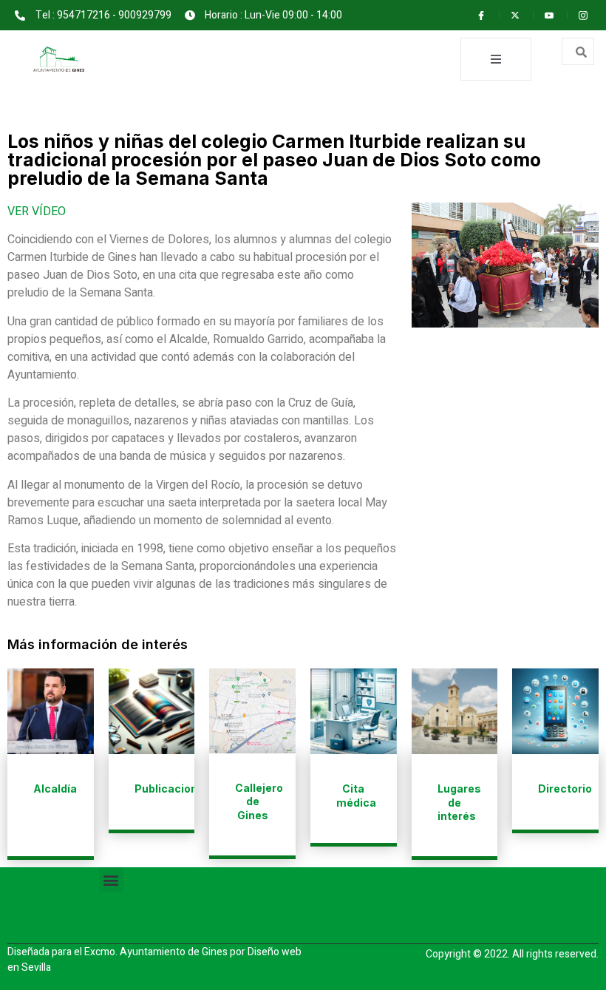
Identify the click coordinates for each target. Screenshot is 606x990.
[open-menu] (495, 59)
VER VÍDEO (36, 211)
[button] (111, 879)
